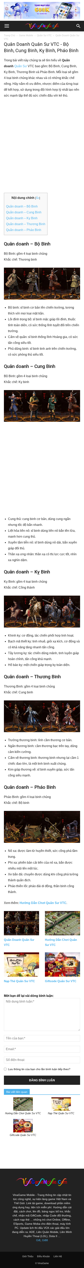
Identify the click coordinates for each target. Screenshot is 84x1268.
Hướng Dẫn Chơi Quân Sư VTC (43, 903)
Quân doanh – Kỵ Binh (22, 218)
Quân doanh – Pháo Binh (23, 230)
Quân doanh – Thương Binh (25, 224)
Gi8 (38, 1240)
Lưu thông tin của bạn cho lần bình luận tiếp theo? (39, 1069)
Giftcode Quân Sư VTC (60, 981)
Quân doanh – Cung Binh (23, 212)
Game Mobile (26, 35)
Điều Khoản (43, 1256)
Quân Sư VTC (44, 35)
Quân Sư (20, 66)
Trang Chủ (9, 35)
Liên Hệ (58, 1256)
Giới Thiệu (27, 1256)
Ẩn (37, 197)
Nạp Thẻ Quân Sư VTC (19, 981)
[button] (78, 26)
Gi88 (45, 1240)
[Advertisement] (42, 146)
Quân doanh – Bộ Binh (22, 206)
